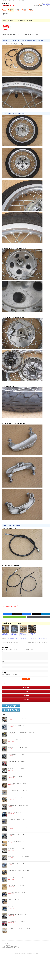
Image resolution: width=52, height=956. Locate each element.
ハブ (27, 638)
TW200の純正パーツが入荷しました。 (15, 899)
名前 (3, 661)
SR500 (12, 638)
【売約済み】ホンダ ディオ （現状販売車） (17, 761)
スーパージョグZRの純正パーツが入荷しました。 (18, 892)
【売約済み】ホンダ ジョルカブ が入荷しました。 (18, 848)
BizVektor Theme (26, 953)
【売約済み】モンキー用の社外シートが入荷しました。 (19, 870)
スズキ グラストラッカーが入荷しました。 (16, 725)
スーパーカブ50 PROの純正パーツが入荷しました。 (18, 783)
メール (4, 665)
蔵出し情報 (26, 699)
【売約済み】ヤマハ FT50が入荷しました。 (17, 819)
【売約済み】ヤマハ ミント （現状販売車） (17, 768)
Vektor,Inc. (32, 953)
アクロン (15, 638)
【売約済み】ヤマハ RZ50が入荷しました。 (17, 834)
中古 (41, 638)
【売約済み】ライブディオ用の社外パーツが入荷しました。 (20, 906)
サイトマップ (5, 939)
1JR (7, 638)
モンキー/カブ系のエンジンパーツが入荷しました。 (18, 877)
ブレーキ (30, 638)
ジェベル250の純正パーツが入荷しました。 (16, 841)
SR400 (9, 638)
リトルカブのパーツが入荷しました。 (15, 739)
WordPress (20, 953)
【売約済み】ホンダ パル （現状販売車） (16, 921)
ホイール (33, 638)
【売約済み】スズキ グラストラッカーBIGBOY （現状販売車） (21, 732)
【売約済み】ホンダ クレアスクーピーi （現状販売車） (19, 856)
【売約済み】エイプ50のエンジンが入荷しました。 (18, 863)
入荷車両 (26, 691)
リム (39, 638)
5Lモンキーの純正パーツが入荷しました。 (16, 885)
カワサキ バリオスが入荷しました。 (15, 776)
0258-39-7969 (45, 4)
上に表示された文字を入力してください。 (10, 674)
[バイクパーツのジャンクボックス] (8, 5)
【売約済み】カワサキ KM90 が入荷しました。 (17, 747)
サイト (3, 668)
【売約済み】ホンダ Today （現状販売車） (17, 914)
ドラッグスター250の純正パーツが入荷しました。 (18, 718)
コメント (4, 651)
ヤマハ (37, 638)
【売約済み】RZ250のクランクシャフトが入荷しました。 (12, 642)
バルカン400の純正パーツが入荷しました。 (16, 812)
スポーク (22, 638)
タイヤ (25, 638)
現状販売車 (26, 695)
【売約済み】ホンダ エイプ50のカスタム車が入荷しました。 (20, 827)
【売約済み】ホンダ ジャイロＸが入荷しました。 (18, 805)
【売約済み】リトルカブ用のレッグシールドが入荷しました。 (20, 928)
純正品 (46, 638)
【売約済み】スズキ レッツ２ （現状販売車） (17, 754)
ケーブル (18, 638)
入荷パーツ (26, 687)
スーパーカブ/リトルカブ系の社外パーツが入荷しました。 (19, 790)
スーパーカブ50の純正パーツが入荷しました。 (17, 797)
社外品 (43, 638)
